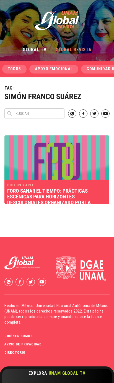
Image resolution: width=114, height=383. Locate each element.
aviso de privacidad (23, 344)
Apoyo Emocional (54, 69)
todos (14, 69)
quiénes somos (18, 336)
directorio (14, 353)
